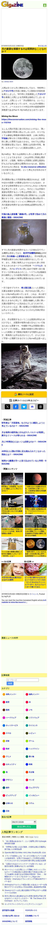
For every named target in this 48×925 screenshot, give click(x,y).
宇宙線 (5, 138)
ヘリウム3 (37, 265)
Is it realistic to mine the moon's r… (24, 601)
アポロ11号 (8, 91)
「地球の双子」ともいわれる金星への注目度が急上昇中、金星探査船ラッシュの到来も (35, 554)
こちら (35, 837)
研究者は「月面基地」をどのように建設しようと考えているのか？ (11, 489)
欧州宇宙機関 (29, 253)
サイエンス (42, 46)
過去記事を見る (24, 826)
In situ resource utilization (33, 167)
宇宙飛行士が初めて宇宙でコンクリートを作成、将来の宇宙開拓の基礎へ (11, 531)
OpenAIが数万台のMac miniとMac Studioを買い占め (25, 852)
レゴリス (17, 269)
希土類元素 (26, 287)
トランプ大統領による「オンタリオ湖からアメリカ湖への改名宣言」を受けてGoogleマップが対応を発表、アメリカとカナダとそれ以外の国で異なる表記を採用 (25, 858)
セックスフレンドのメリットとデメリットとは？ (23, 904)
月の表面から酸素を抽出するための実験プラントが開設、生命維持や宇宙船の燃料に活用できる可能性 (35, 532)
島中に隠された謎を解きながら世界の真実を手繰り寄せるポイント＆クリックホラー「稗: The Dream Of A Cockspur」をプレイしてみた (25, 898)
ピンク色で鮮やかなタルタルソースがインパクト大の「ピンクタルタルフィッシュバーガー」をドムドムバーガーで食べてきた (35, 582)
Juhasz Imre (8, 81)
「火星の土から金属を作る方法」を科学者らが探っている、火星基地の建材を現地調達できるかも (35, 490)
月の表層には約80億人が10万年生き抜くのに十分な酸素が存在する (11, 511)
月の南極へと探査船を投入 (18, 256)
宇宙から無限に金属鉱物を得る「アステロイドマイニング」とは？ (35, 511)
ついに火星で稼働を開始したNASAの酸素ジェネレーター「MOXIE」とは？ (11, 554)
